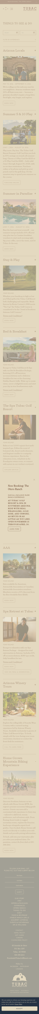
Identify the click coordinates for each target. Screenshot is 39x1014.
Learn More (14, 529)
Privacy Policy (18, 1004)
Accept (19, 1008)
